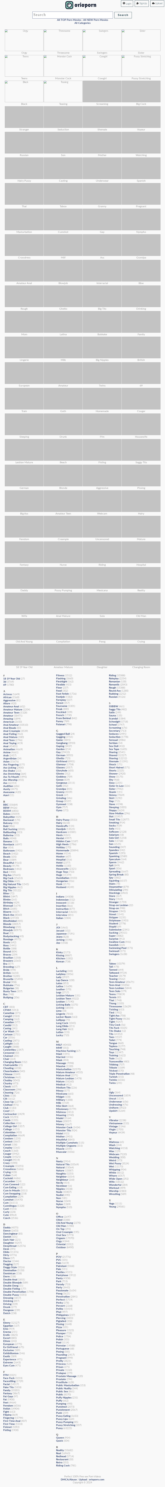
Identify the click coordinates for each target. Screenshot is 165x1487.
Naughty (61, 1173)
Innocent (61, 903)
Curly (6, 1212)
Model (59, 1118)
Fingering (8, 1418)
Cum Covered (11, 1184)
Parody (60, 1284)
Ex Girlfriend (10, 1347)
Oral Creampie (64, 1232)
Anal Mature (10, 737)
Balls (6, 838)
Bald (5, 826)
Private (60, 1370)
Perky (59, 1303)
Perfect (60, 1299)
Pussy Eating (63, 1416)
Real (58, 1453)
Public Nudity (64, 1388)
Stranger (114, 902)
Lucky (59, 1035)
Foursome (61, 706)
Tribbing (113, 1064)
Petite (59, 1309)
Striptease (115, 920)
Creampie (8, 1166)
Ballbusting (9, 832)
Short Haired (116, 767)
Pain (58, 1263)
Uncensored (116, 1095)
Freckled (61, 712)
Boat (6, 933)
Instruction (62, 909)
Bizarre (7, 912)
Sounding (114, 847)
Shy (111, 780)
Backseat (8, 820)
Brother (7, 976)
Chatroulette (10, 1065)
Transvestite (116, 1061)
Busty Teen (9, 991)
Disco (6, 1258)
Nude (59, 1192)
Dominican (9, 1273)
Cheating (8, 1068)
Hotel (59, 862)
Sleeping (114, 807)
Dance (7, 1230)
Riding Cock (63, 1465)
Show (112, 776)
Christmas (9, 1077)
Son (111, 844)
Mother (60, 1136)
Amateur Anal (11, 706)
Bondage (8, 939)
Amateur (8, 715)
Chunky (7, 1083)
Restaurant (62, 1459)
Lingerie (60, 1014)
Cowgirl (7, 1160)
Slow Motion (116, 813)
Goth (59, 786)
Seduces (114, 734)
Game (59, 740)
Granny (60, 792)
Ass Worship (10, 780)
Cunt (6, 1209)
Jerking (60, 940)
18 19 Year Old (11, 678)
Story (112, 899)
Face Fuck (9, 1378)
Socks (112, 825)
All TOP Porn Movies (69, 20)
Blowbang (9, 927)
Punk (59, 1413)
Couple (7, 1157)
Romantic (114, 684)
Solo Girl (114, 838)
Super (112, 936)
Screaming (115, 728)
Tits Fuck (114, 1028)
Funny (59, 721)
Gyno (59, 810)
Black (6, 918)
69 (4, 685)
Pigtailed (61, 1321)
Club (6, 1108)
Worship (114, 1191)
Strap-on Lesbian (118, 905)
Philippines (62, 1315)
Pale (58, 1269)
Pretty (59, 1361)
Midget (60, 1097)
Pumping (61, 1403)
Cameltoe (8, 1013)
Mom (59, 1121)
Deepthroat (10, 1246)
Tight (112, 1022)
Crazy (6, 1163)
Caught (7, 1046)
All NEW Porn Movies (95, 20)
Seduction (115, 737)
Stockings (114, 893)
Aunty (6, 789)
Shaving (113, 758)
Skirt (111, 798)
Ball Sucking (10, 829)
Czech (6, 1218)
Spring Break (116, 874)
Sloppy (113, 810)
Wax (111, 1151)
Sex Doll (113, 746)
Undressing (115, 1104)
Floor (59, 687)
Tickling (113, 1009)
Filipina (7, 1415)
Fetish (6, 1408)
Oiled (59, 1220)
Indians (60, 896)
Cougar (7, 1154)
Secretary (114, 731)
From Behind (63, 718)
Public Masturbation (67, 1385)
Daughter (8, 1243)
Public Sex (62, 1391)
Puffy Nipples (64, 1397)
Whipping (114, 1169)
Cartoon (8, 1034)
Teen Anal (114, 985)
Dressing (8, 1298)
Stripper (113, 917)
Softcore (114, 832)
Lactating (61, 971)
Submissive (115, 929)
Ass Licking (9, 767)
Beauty (7, 866)
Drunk (6, 1307)
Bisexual (8, 905)
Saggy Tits (115, 709)
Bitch (6, 908)
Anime (7, 752)
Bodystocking (11, 936)
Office (59, 1217)
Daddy (7, 1227)
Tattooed (114, 973)
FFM (6, 1375)
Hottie (59, 866)
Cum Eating (9, 1187)
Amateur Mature (12, 709)
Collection (9, 1123)
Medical (60, 1084)
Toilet (112, 1040)
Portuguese (62, 1348)
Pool (58, 1342)
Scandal (113, 718)
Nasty (59, 1161)
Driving (7, 1304)
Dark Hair (8, 1240)
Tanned (113, 970)
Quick (59, 1440)
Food (59, 690)
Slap (111, 801)
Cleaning (8, 1092)
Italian (59, 918)
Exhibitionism (11, 1353)
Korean (60, 961)
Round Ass (115, 690)
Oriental (61, 1244)
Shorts (112, 770)
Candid (7, 1025)
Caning (7, 1028)
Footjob (60, 697)
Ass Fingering (11, 764)
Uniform (113, 1108)
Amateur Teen (11, 712)
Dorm (6, 1276)
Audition (8, 786)
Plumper (61, 1333)
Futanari (60, 724)
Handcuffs (62, 826)
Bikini (6, 896)
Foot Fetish (62, 694)
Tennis (112, 997)
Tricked (113, 1070)
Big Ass (7, 875)
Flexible (60, 684)
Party (59, 1287)
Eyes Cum (9, 1365)
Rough (112, 687)
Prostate (61, 1379)
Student (113, 923)
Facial (6, 1384)
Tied (111, 1012)
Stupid (112, 926)
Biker (6, 893)
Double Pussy (11, 1295)
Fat (5, 1399)
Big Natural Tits (12, 884)
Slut (111, 816)
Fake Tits (8, 1387)
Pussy (59, 1428)
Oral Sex (61, 1235)
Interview (61, 915)
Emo (5, 1329)
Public (59, 1394)
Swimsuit (114, 951)
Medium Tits (63, 1087)
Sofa (111, 828)
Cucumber (9, 1181)
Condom (8, 1138)
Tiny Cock (115, 1025)
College (7, 1129)
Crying (7, 1172)
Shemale (114, 761)
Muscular (61, 1152)
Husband (61, 887)
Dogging (8, 1264)
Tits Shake (115, 1031)
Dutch (6, 1313)
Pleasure (61, 1330)
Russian (113, 697)
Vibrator (113, 1120)
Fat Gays (8, 1396)
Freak (59, 709)
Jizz (58, 943)
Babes (6, 814)
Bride (6, 970)
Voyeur (113, 1132)
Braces (7, 954)
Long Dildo (62, 1026)
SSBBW (113, 706)
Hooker (60, 856)
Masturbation (64, 1069)
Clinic (6, 1095)
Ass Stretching (11, 774)
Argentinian (10, 758)
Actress (7, 694)
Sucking (113, 932)
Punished (61, 1407)
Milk (58, 1103)
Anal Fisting (10, 734)
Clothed (7, 1105)
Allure (6, 703)
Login (128, 4)
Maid (59, 1054)
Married (60, 1057)
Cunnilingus (10, 1206)
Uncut (112, 1098)
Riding (112, 675)
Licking (60, 1008)
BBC (6, 804)
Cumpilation (10, 1196)
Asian (6, 761)
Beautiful (8, 863)
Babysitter (9, 817)
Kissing (60, 955)
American (8, 722)
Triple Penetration (119, 1074)
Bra (5, 964)
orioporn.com (96, 1479)
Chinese (8, 1074)
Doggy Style (10, 1267)
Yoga (111, 1203)
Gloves (60, 773)
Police (59, 1336)
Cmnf (6, 1111)
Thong (112, 1003)
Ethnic (6, 1341)
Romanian (114, 681)
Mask (59, 1060)
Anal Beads (9, 728)
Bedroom (8, 869)
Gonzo (59, 780)
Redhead (61, 1456)
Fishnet (7, 1427)
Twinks (113, 1080)
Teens (112, 994)
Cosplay (7, 1147)
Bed (5, 872)
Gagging (60, 737)
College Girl (10, 1126)
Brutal (6, 982)
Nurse (59, 1201)
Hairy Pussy (62, 820)
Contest (7, 1141)
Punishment (63, 1410)
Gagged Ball (63, 734)
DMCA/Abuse (69, 1479)
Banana (7, 841)
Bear (6, 860)
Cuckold (8, 1178)
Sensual (113, 740)
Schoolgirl (114, 721)
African (7, 697)
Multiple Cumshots (67, 1142)
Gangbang (62, 743)
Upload (158, 3)
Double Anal (10, 1279)
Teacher (113, 976)
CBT (5, 1007)
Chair (6, 1059)
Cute (6, 1215)
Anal (5, 746)
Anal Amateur (11, 725)
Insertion (61, 906)
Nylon (59, 1204)
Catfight (8, 1043)
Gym (58, 807)
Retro (59, 1462)
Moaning (61, 1115)
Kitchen (60, 958)
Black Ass (8, 915)
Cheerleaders (11, 1071)
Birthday (8, 902)
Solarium (114, 835)
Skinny (113, 795)
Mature (60, 1081)
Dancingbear (10, 1233)
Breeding (8, 967)
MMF (59, 1048)
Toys (111, 1052)
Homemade (62, 850)
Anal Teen (9, 740)
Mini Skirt (61, 1106)
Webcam (114, 1154)
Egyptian (8, 1326)
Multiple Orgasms (66, 1146)
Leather (60, 989)
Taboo (112, 963)
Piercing (60, 1318)
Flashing (60, 678)
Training (113, 1055)
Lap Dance (62, 980)
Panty (59, 1278)
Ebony (6, 1322)
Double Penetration (14, 1292)
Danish (7, 1236)
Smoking (114, 822)
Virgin (112, 1129)
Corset (7, 1144)
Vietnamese (116, 1123)
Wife (112, 1182)
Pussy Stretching (65, 1425)
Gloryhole (61, 770)
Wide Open (115, 1179)
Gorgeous (61, 783)
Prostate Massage (66, 1376)
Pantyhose (62, 1275)
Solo (111, 841)
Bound (7, 951)
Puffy (59, 1400)
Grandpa (61, 789)
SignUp (143, 3)
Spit (111, 865)
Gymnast (61, 804)
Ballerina (8, 835)
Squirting (114, 880)
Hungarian (62, 881)
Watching (114, 1148)
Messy (59, 1090)
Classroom (9, 1089)
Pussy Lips (62, 1419)
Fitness (60, 675)
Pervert (60, 1306)
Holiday (60, 847)
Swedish (114, 945)
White (112, 1172)
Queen (60, 1437)
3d (4, 681)
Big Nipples (9, 887)
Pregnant (61, 1358)
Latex (59, 983)
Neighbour (62, 1179)
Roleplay (114, 678)
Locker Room (63, 1017)
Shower (113, 773)
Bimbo (7, 899)
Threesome (115, 1006)
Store (112, 896)
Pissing (60, 1324)
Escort (6, 1338)
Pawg (59, 1293)
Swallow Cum (117, 942)
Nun (58, 1198)
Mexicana (61, 1094)
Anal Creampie (11, 731)
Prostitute (62, 1382)
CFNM (7, 1010)
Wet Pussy (115, 1163)
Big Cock (8, 878)
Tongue (113, 1043)
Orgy (59, 1241)
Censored (8, 1053)
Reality (60, 1450)
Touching (114, 1049)
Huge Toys (62, 872)
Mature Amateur (65, 1072)
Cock (6, 1117)
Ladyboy (61, 974)
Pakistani (61, 1266)
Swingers (114, 954)
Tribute (113, 1067)
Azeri (6, 795)
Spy (111, 877)
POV (59, 1257)
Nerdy (59, 1183)
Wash (112, 1145)
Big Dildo (8, 881)
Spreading (114, 871)
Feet (5, 1402)
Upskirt (113, 1111)
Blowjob (8, 930)
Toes (111, 1037)
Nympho (61, 1207)
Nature (60, 1170)
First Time (9, 1424)
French (60, 715)
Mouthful (61, 1139)
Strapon (113, 911)
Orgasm (60, 1238)
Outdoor (61, 1247)
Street (112, 914)
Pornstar (61, 1345)
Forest (59, 703)
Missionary (62, 1109)
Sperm (112, 862)
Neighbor (61, 1176)
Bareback (8, 844)
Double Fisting (11, 1288)
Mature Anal (63, 1075)
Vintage (113, 1126)
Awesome (9, 792)
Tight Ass (114, 1015)
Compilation (10, 1135)
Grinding (61, 798)
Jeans (59, 937)
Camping (8, 1019)
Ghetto (60, 758)
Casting (7, 1040)
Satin (112, 712)
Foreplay (61, 700)
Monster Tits (63, 1130)
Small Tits (114, 819)
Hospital (61, 859)
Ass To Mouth (11, 777)
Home (59, 853)
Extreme (8, 1362)
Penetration (63, 1296)
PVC (58, 1260)
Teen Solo (114, 991)
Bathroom (9, 850)
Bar (5, 847)
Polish (59, 1339)
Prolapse (61, 1373)
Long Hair (61, 1029)
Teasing (113, 979)
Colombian (9, 1132)
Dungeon (8, 1310)
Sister (112, 789)
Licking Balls (63, 1004)
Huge (59, 875)
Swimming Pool (117, 948)
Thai (111, 1000)
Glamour (61, 764)
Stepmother (116, 887)
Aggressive (9, 700)
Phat (58, 1312)
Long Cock (62, 1023)
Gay (58, 752)
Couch (7, 1151)
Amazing (8, 718)
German (60, 755)
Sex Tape (114, 749)
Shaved (113, 755)
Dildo (6, 1252)
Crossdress (9, 1169)
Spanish (113, 853)
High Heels (62, 844)
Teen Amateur (117, 982)
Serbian (113, 743)
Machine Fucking (66, 1051)
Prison (59, 1367)
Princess (61, 1364)
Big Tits (7, 890)
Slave (112, 804)
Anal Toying (9, 743)
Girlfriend (61, 761)
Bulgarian (8, 988)
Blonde (7, 924)
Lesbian (60, 1001)
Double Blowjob (12, 1282)
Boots (6, 942)
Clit (5, 1098)
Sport (112, 868)
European (8, 1344)
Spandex (114, 850)
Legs (58, 992)
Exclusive (8, 1350)
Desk (6, 1249)
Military (60, 1100)
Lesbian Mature (65, 995)
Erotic (6, 1335)
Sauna (112, 715)
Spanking (114, 856)
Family (6, 1390)
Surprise (113, 939)
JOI (58, 927)
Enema (7, 1332)
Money (60, 1124)
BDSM (7, 811)
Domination (10, 1270)
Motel (59, 1133)
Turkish (113, 1077)
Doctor (7, 1261)
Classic (7, 1086)
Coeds (6, 1120)
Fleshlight (61, 681)
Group (59, 801)
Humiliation (62, 878)
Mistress (61, 1112)
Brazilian (8, 957)
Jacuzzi (60, 930)
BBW (6, 808)
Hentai (60, 838)
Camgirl (7, 1016)
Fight (6, 1412)
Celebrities (9, 1050)
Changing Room (12, 1062)
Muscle (60, 1149)
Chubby (7, 1080)
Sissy (112, 783)
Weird (112, 1160)
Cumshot (8, 1199)
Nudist (60, 1195)
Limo (59, 1011)
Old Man (61, 1226)
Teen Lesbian (116, 988)
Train (112, 1058)
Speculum (114, 859)
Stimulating (115, 890)
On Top (60, 1229)
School (113, 724)
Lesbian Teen (63, 998)
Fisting (7, 1430)
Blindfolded (10, 921)
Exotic (6, 1356)
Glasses (60, 767)
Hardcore (61, 832)
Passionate (62, 1290)
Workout (114, 1188)
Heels (59, 835)
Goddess (61, 776)
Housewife (62, 869)
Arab (6, 755)
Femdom (8, 1405)
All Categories (82, 23)
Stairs (112, 884)
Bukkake (8, 985)
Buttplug (8, 997)
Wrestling (114, 1194)
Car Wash (8, 1031)
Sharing (113, 752)
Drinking (8, 1301)
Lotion (59, 1032)
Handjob (61, 829)
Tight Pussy (115, 1018)
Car (5, 1037)
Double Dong (10, 1285)
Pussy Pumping (64, 1422)
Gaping (60, 746)
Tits (111, 1034)
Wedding (114, 1157)
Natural (60, 1167)
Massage (61, 1063)
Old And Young (64, 1223)
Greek (59, 795)
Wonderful (115, 1185)
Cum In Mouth (11, 1190)
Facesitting (9, 1381)
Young (112, 1206)
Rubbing (113, 694)
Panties (60, 1272)
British (7, 973)
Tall (111, 966)
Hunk (59, 884)
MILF (59, 1045)
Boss (6, 945)
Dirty (6, 1255)
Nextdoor (61, 1186)
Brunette (8, 979)
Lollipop (60, 1020)
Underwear (115, 1101)
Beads (6, 856)
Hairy (59, 823)
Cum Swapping (11, 1193)
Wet (111, 1166)
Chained (8, 1056)
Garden (60, 749)
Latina (59, 986)
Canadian (8, 1022)
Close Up (8, 1102)
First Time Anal (11, 1421)
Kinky (59, 952)
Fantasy (7, 1393)
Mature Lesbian (65, 1078)
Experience (9, 1359)
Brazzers (8, 961)
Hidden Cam (63, 841)
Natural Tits (63, 1164)
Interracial (62, 912)
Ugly (111, 1092)
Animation (9, 749)
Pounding (61, 1355)
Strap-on (114, 908)
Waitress (114, 1142)
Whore (113, 1175)
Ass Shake (9, 771)
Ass (5, 783)
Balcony (7, 823)
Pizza (59, 1327)
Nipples (60, 1189)
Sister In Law (116, 786)
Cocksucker (10, 1114)
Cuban (7, 1175)
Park (58, 1281)
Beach (6, 853)
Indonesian (62, 899)
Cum (6, 1203)
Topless (113, 1046)
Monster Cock (64, 1127)
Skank (112, 792)
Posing (60, 1351)
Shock (112, 764)
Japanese (61, 933)
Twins (112, 1083)
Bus (5, 994)
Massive (60, 1066)
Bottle (6, 948)
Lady (58, 977)
